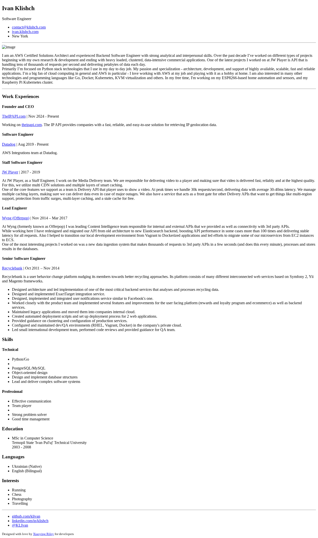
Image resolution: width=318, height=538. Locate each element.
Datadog (8, 144)
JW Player (10, 172)
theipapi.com (32, 125)
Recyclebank (12, 268)
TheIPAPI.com (14, 116)
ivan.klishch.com (25, 32)
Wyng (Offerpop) (15, 218)
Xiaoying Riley (43, 534)
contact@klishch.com (29, 27)
